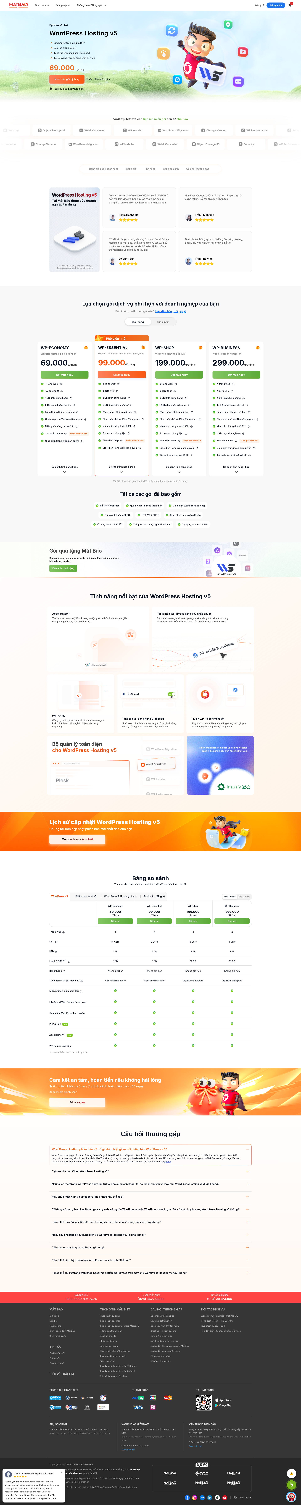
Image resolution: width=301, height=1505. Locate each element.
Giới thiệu (54, 1316)
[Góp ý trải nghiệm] (291, 1473)
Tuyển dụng (55, 1326)
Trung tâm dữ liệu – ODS (213, 1326)
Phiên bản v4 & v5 (86, 896)
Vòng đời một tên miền (161, 1336)
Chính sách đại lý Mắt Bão (62, 1331)
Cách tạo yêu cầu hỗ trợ (162, 1316)
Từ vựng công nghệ (160, 1356)
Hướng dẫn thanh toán (111, 1331)
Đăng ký (259, 5)
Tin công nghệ (57, 1363)
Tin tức (55, 1346)
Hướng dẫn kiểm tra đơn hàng (165, 1351)
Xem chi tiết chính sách (63, 1092)
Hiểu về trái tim (62, 1374)
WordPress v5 (59, 896)
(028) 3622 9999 (151, 1299)
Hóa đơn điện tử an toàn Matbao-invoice (221, 1331)
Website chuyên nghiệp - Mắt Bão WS (219, 1316)
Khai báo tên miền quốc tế (163, 1331)
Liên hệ (53, 1321)
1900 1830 (81, 1299)
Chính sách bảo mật (110, 1321)
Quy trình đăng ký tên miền (113, 1356)
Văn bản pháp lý (108, 1336)
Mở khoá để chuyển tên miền (164, 1341)
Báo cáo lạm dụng (109, 1346)
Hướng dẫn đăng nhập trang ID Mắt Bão (169, 1346)
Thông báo (55, 1358)
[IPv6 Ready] (293, 1311)
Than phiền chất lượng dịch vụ (115, 1351)
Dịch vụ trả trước (58, 1336)
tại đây (167, 1161)
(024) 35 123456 (219, 1299)
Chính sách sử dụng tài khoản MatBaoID (119, 1326)
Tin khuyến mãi (57, 1353)
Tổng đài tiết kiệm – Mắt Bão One (217, 1321)
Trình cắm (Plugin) (154, 896)
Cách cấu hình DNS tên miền (164, 1326)
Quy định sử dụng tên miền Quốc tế (117, 1371)
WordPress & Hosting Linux (120, 896)
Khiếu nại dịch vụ (108, 1341)
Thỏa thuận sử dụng (110, 1316)
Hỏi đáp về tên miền (160, 1361)
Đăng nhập (276, 5)
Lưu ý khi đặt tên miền (161, 1321)
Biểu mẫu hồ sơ (107, 1361)
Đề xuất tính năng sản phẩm (113, 1376)
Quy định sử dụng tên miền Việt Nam (118, 1366)
